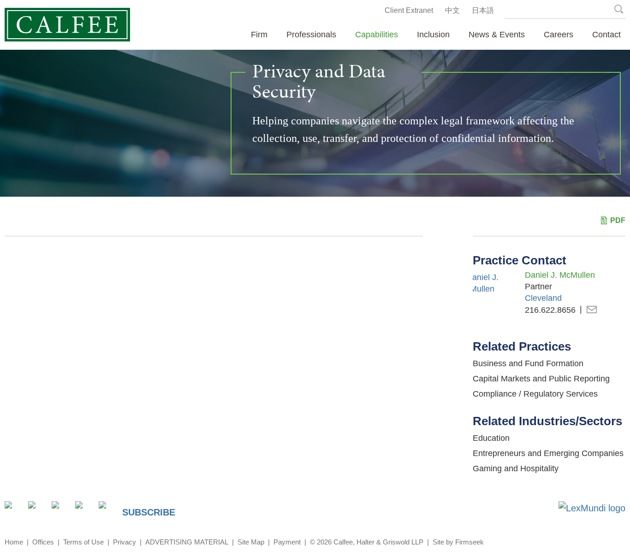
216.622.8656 (550, 310)
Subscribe (148, 512)
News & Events (497, 34)
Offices (43, 542)
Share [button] (14, 510)
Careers (558, 34)
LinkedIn (37, 510)
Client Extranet (409, 10)
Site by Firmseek (458, 542)
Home (14, 542)
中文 (452, 10)
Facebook (61, 510)
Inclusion (433, 34)
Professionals (311, 34)
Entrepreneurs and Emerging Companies (548, 453)
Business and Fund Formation (528, 363)
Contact (606, 34)
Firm (259, 34)
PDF (617, 220)
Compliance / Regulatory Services (535, 393)
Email (592, 310)
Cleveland (543, 298)
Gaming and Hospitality (516, 468)
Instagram (84, 510)
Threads (108, 510)
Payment (287, 542)
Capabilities (376, 34)
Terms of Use (83, 542)
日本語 (483, 10)
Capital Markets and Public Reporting (541, 378)
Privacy (124, 542)
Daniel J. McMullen (560, 275)
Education (491, 438)
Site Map (251, 542)
